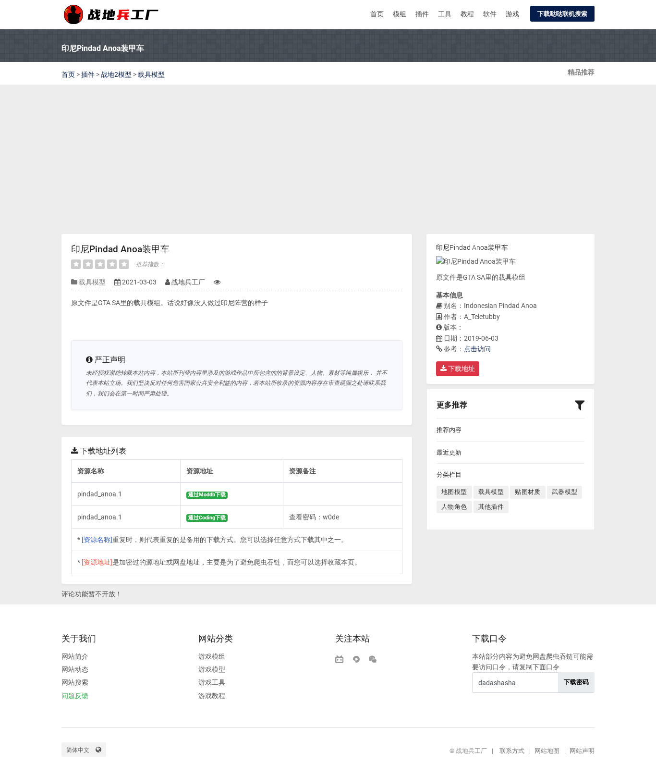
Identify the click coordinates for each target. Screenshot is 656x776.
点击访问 (477, 349)
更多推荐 (452, 404)
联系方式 (511, 750)
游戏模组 (211, 656)
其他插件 (491, 506)
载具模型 (151, 74)
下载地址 (461, 368)
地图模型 (454, 491)
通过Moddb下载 (207, 495)
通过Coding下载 (207, 518)
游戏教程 (211, 696)
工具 (444, 14)
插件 (422, 14)
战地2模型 (116, 74)
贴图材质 (528, 491)
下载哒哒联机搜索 (562, 13)
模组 (399, 14)
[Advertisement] (328, 162)
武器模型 (565, 491)
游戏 (512, 14)
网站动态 (74, 669)
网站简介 (74, 656)
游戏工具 (211, 682)
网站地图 (547, 750)
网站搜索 (74, 682)
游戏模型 (211, 669)
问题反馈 (74, 696)
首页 (377, 14)
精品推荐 (581, 72)
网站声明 (582, 750)
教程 (467, 14)
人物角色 (454, 506)
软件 (490, 14)
